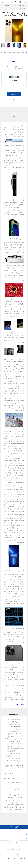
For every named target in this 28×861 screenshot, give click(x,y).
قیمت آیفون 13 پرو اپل (15, 758)
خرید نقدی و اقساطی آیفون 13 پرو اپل (14, 809)
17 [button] (5, 52)
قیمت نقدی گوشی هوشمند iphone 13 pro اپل (14, 783)
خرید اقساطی (14, 94)
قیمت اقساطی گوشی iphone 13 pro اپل (15, 807)
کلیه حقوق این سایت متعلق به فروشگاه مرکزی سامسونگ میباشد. (14, 859)
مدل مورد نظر (14, 80)
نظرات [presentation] (14, 116)
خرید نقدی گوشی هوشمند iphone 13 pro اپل (14, 774)
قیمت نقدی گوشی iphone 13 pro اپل (15, 806)
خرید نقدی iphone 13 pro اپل (15, 755)
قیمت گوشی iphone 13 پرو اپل (15, 802)
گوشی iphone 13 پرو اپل (15, 796)
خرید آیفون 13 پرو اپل (15, 753)
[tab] (14, 109)
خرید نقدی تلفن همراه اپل (15, 735)
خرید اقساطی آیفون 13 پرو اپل (15, 757)
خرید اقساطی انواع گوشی (16, 721)
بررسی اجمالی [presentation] (14, 110)
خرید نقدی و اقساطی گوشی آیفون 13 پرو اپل (15, 748)
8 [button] (17, 52)
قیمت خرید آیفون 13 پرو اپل (15, 760)
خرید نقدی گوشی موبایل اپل (15, 723)
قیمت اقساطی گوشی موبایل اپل (15, 740)
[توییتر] (20, 849)
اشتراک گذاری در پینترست (8, 99)
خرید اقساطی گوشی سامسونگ (16, 719)
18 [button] (4, 52)
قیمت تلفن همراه (15, 731)
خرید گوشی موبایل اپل (15, 741)
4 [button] (22, 52)
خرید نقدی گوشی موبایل (16, 724)
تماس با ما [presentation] (14, 120)
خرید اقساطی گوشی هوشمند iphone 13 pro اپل (14, 767)
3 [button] (23, 52)
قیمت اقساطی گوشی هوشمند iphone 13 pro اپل (14, 790)
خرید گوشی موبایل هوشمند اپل (15, 743)
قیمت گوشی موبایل (16, 729)
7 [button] (18, 52)
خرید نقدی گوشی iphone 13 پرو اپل (15, 799)
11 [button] (13, 52)
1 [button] (26, 52)
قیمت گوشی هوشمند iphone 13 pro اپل (15, 779)
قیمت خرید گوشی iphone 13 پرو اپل (15, 804)
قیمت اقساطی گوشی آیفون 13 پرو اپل (14, 750)
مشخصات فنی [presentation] (14, 113)
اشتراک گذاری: (18, 99)
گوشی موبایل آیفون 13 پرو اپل (15, 752)
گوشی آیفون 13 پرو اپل (15, 762)
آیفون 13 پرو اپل (15, 763)
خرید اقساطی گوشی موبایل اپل (15, 733)
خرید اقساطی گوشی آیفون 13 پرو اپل (15, 746)
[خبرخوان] (8, 849)
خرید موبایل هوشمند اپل (15, 736)
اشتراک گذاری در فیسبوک (11, 99)
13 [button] (10, 52)
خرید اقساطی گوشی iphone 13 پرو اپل (15, 801)
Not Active (20, 86)
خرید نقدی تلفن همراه (15, 726)
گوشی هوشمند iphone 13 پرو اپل (15, 794)
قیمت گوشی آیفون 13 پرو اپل (15, 745)
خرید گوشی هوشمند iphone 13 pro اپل (15, 765)
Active (21, 83)
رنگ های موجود (14, 75)
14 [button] (9, 52)
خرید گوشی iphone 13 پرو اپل (15, 797)
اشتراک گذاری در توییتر (13, 99)
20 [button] (1, 52)
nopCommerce (16, 856)
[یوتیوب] (12, 849)
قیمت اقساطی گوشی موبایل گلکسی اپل (15, 738)
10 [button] (14, 52)
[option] (24, 47)
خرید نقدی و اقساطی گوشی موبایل (16, 728)
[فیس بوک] (16, 849)
